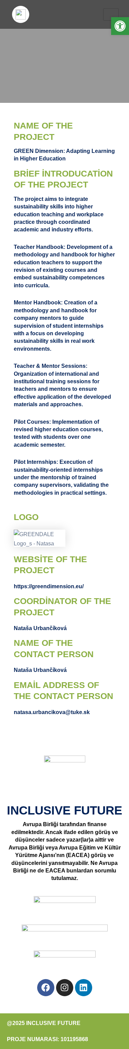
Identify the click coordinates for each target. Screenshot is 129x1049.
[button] (120, 26)
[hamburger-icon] (111, 14)
